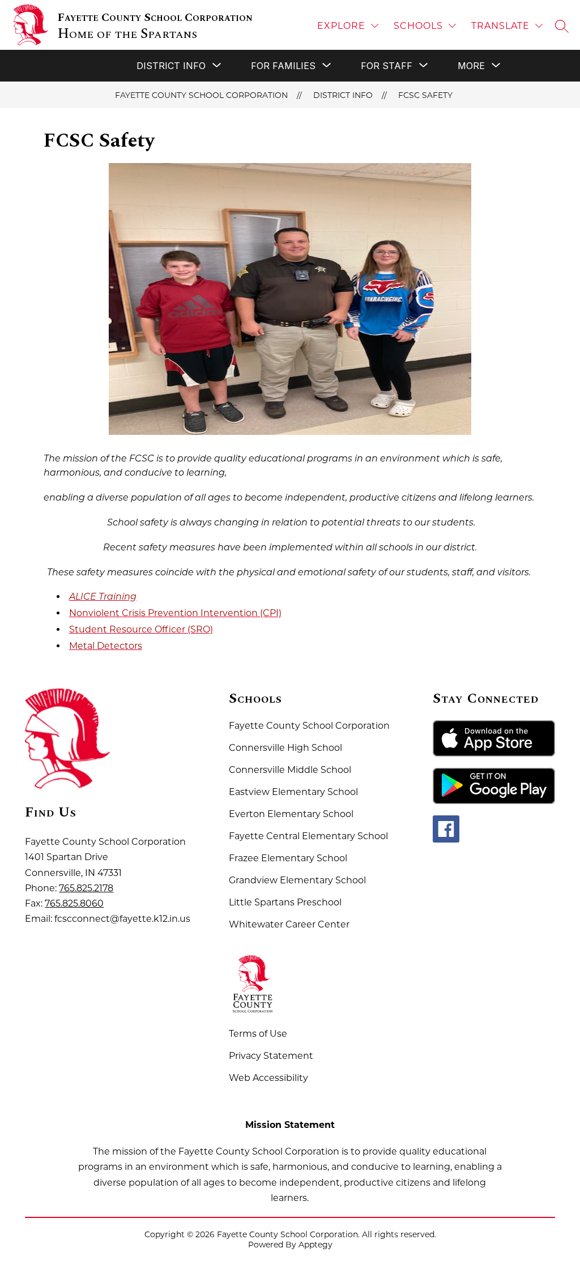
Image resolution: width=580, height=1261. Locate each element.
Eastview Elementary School (293, 791)
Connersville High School (285, 747)
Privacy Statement (271, 1055)
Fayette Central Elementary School (308, 836)
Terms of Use (258, 1033)
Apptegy (315, 1244)
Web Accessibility (268, 1077)
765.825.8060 (74, 903)
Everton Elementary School (291, 814)
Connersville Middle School (290, 769)
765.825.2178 (86, 888)
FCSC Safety (425, 95)
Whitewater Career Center (289, 924)
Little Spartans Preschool (285, 902)
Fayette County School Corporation (201, 95)
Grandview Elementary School (297, 880)
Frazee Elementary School (288, 858)
